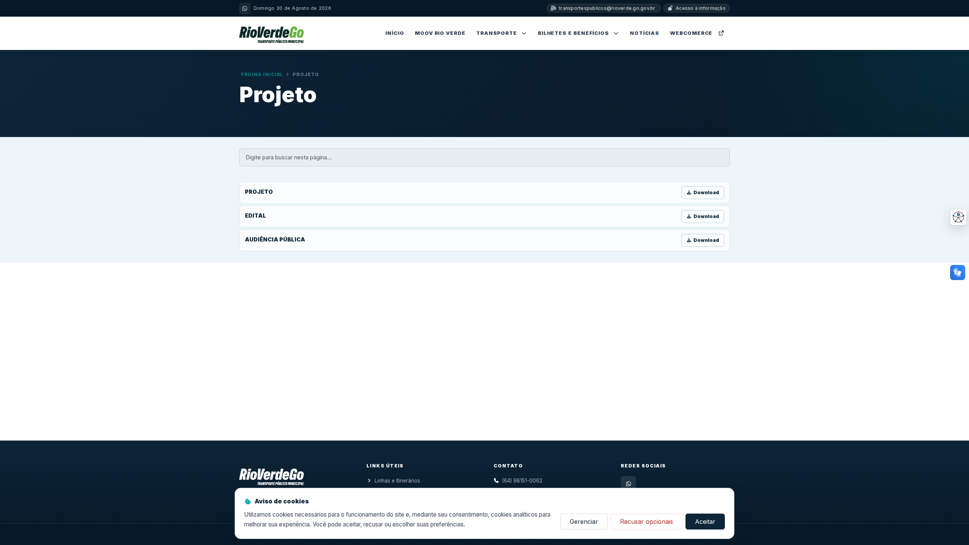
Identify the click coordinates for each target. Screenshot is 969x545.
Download (706, 192)
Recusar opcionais (646, 521)
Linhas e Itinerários (397, 481)
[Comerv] (271, 475)
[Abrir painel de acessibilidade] (958, 217)
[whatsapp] (245, 8)
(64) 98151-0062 (522, 481)
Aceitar (705, 521)
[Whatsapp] (628, 483)
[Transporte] (271, 33)
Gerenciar (584, 521)
